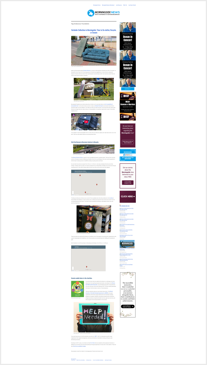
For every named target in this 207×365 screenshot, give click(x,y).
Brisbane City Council (99, 106)
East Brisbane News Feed (124, 206)
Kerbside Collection (86, 70)
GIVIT (96, 336)
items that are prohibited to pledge (79, 346)
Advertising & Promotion (108, 360)
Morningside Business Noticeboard (108, 5)
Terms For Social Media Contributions (98, 360)
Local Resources (119, 5)
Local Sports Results (132, 5)
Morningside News (73, 358)
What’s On (125, 5)
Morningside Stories (96, 5)
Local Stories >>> (128, 89)
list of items (92, 343)
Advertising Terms (88, 360)
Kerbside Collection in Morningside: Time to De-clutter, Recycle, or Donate (93, 31)
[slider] (128, 120)
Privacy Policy (73, 360)
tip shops (111, 198)
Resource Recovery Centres (78, 157)
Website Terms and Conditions (81, 360)
